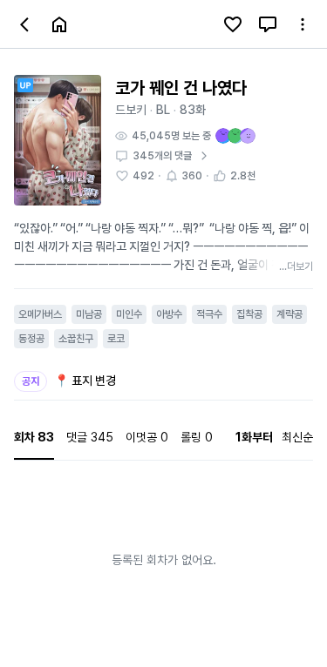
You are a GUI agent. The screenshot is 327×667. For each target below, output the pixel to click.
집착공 (249, 314)
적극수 (209, 314)
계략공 (289, 314)
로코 (116, 339)
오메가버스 (40, 314)
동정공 (31, 339)
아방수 (169, 314)
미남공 (89, 314)
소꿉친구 (75, 339)
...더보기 (296, 266)
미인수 (129, 314)
